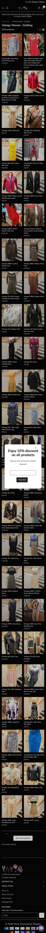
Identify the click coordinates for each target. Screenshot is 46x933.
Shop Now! (22, 480)
